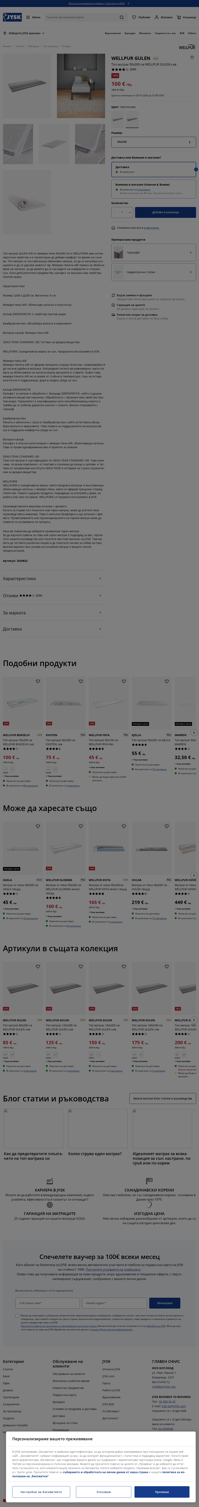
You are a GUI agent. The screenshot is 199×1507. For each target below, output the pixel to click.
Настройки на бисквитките (41, 1492)
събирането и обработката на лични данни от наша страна (105, 1472)
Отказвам (104, 1492)
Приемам (162, 1492)
